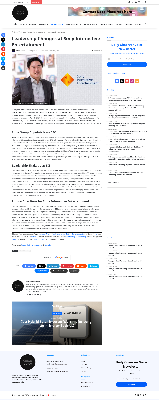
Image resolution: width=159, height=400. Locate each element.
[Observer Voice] (20, 13)
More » (45, 291)
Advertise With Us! (87, 383)
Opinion (32, 24)
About (83, 361)
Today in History (72, 24)
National (42, 234)
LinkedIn (48, 245)
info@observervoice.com (59, 364)
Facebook (38, 245)
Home (15, 32)
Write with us (85, 386)
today (14, 239)
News (22, 24)
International (51, 234)
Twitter (23, 245)
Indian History (81, 237)
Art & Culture (89, 24)
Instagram (31, 245)
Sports (119, 24)
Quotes (138, 24)
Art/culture (81, 234)
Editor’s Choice (106, 24)
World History (70, 237)
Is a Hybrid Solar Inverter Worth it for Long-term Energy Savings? (57, 323)
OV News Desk (20, 51)
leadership (22, 251)
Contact (84, 364)
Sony (28, 251)
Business (42, 24)
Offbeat (128, 24)
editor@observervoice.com (59, 371)
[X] (32, 295)
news (58, 234)
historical (34, 237)
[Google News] (62, 257)
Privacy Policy (86, 368)
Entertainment (39, 239)
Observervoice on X (114, 182)
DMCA (83, 371)
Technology (55, 24)
